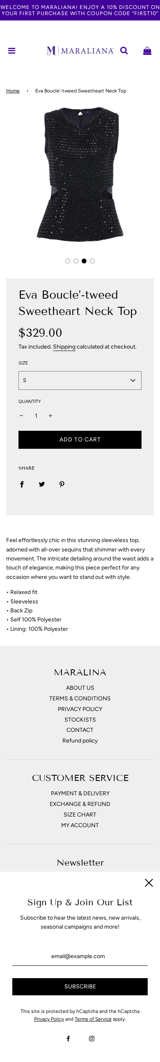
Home (13, 91)
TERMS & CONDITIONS (80, 698)
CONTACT (80, 730)
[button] (67, 261)
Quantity (29, 401)
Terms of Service (93, 1019)
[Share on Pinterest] (62, 484)
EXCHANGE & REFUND (80, 804)
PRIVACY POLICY (80, 709)
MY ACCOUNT (80, 825)
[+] (50, 416)
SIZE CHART (80, 814)
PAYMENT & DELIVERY (80, 793)
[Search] (124, 51)
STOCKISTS (80, 719)
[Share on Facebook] (21, 484)
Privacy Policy (49, 1019)
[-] (21, 416)
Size (23, 363)
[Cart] (147, 51)
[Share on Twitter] (41, 484)
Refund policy (80, 740)
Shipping (64, 346)
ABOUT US (80, 687)
